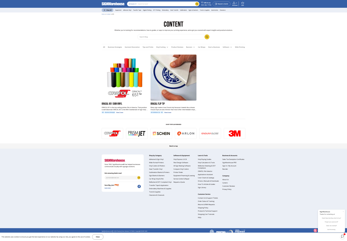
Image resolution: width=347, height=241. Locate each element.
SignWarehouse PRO (229, 163)
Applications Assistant (205, 174)
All (104, 47)
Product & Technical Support (207, 211)
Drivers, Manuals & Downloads (208, 181)
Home (103, 14)
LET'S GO (138, 177)
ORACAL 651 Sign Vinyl (112, 104)
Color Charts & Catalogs (206, 178)
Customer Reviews (228, 186)
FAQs (199, 217)
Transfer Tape (137, 10)
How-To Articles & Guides (206, 184)
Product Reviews (177, 47)
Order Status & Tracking (206, 201)
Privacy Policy (226, 189)
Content (109, 14)
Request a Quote (179, 182)
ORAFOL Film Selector (205, 171)
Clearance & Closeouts (156, 195)
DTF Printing (156, 10)
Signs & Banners (193, 10)
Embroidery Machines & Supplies (160, 189)
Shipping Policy (203, 208)
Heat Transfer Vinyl (155, 169)
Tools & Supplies (205, 10)
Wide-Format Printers (156, 163)
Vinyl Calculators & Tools (206, 163)
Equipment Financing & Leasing (184, 176)
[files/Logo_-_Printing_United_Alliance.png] (224, 230)
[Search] (206, 36)
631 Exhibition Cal (155, 112)
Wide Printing (240, 47)
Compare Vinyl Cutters (181, 169)
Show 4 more (167, 112)
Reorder (225, 169)
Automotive (214, 10)
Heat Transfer (174, 10)
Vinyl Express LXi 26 (180, 159)
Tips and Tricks (148, 47)
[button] (242, 3)
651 (113, 14)
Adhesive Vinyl (127, 10)
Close (98, 237)
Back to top (173, 146)
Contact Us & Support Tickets (208, 198)
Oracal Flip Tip (158, 104)
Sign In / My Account (229, 166)
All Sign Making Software (182, 166)
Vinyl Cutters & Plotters (157, 166)
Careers (225, 183)
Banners (189, 47)
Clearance (223, 10)
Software (226, 47)
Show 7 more (119, 112)
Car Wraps (201, 47)
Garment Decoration (132, 47)
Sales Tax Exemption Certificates (233, 159)
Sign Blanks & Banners (157, 176)
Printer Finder (178, 172)
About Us (225, 180)
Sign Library (202, 187)
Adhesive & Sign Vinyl (156, 159)
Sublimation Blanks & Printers (159, 172)
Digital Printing (147, 10)
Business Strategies (115, 47)
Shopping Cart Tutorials (206, 214)
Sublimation (183, 10)
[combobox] (163, 4)
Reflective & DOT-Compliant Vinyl (160, 182)
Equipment (118, 10)
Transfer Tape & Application (158, 185)
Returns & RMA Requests (206, 204)
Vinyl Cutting (161, 47)
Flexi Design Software (181, 163)
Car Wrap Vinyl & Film (156, 179)
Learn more (108, 188)
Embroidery (165, 10)
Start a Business (214, 47)
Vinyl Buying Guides (204, 159)
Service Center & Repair (181, 179)
